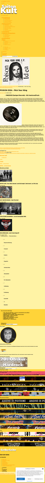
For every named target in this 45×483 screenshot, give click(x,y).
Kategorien (3, 324)
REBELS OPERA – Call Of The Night (10, 315)
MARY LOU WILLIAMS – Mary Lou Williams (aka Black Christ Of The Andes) (19, 374)
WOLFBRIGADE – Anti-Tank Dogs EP (9, 233)
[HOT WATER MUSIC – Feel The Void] (6, 197)
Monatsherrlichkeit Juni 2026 (8, 402)
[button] (42, 468)
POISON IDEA (13, 151)
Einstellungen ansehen (39, 478)
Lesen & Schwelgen (8, 33)
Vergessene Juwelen (8, 25)
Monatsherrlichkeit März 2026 (8, 418)
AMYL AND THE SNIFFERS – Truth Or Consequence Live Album (16, 312)
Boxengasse (6, 36)
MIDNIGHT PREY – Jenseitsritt (9, 319)
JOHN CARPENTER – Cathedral (9, 313)
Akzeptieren (21, 478)
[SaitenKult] (9, 13)
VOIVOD (2, 445)
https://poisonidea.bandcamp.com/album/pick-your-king (12, 147)
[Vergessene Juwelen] (13, 366)
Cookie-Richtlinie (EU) (7, 465)
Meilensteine (6, 23)
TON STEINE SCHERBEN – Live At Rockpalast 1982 (13, 216)
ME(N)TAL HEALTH (7, 44)
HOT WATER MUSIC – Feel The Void (9, 200)
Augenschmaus (7, 35)
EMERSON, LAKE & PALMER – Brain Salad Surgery (13, 314)
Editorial (6, 43)
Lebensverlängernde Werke (9, 26)
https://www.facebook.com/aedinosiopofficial (10, 148)
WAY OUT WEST (4, 435)
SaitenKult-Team (6, 460)
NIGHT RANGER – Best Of (8, 316)
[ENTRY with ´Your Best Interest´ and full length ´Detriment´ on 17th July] (6, 181)
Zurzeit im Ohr (7, 19)
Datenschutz (5, 463)
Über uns (4, 459)
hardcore (2, 151)
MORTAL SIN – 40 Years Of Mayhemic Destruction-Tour (14, 440)
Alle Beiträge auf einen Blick (8, 464)
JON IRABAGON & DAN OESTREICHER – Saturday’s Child (15, 395)
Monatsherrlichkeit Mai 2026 (7, 407)
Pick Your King (7, 151)
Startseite (2, 86)
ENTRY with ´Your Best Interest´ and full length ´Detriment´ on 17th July (19, 183)
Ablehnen (29, 478)
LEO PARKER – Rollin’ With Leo (8, 380)
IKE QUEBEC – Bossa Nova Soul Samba (10, 390)
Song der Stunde (7, 21)
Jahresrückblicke (7, 30)
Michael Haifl (3, 92)
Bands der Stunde (7, 28)
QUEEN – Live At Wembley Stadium (10, 317)
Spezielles (6, 29)
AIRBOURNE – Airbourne (8, 318)
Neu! (3, 39)
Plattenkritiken (7, 18)
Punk (17, 151)
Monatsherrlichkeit (8, 22)
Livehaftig (5, 31)
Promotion (6, 49)
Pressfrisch (6, 17)
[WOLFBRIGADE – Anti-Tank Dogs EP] (6, 230)
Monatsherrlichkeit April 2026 (8, 412)
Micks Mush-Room (7, 42)
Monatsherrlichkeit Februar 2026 (9, 423)
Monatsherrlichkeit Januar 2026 (8, 428)
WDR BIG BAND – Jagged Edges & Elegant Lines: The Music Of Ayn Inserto (19, 385)
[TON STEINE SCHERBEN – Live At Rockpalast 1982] (10, 214)
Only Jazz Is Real (7, 27)
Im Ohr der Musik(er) (8, 20)
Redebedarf (6, 38)
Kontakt (4, 461)
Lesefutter (6, 34)
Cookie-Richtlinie (29, 481)
